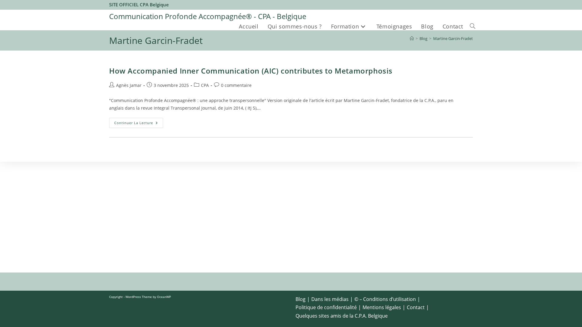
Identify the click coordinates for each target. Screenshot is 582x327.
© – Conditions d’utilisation (385, 299)
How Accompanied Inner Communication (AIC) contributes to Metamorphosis (252, 71)
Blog (301, 299)
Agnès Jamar (129, 85)
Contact (416, 307)
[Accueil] (412, 38)
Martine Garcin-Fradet (453, 38)
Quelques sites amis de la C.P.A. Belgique (342, 315)
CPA (205, 85)
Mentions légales (382, 307)
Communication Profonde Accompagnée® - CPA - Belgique (207, 16)
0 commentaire (236, 85)
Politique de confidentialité (326, 307)
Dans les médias (330, 299)
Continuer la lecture (138, 124)
